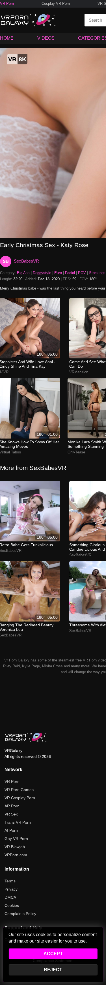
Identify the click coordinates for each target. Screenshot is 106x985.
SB (6, 261)
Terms (10, 881)
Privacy (11, 889)
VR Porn (7, 3)
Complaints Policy (20, 913)
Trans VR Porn (18, 822)
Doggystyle (42, 273)
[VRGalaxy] (26, 737)
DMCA (10, 897)
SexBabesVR (26, 261)
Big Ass (23, 273)
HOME (7, 38)
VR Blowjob (15, 846)
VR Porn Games (19, 789)
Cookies (12, 905)
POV (82, 273)
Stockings (97, 273)
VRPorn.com (16, 855)
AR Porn (12, 806)
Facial (70, 273)
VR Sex (11, 814)
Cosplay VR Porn (56, 3)
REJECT (53, 969)
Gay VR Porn (16, 838)
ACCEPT (53, 953)
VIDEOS (46, 38)
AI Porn (11, 830)
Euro (58, 273)
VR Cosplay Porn (20, 798)
